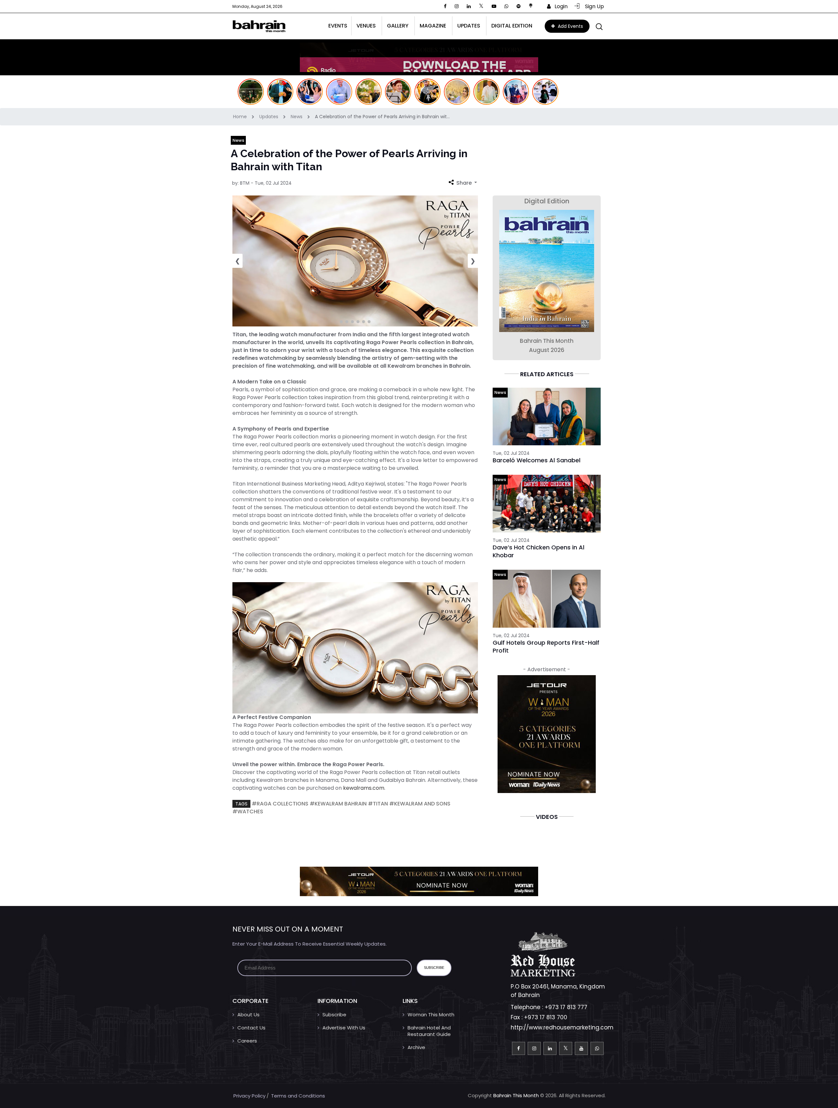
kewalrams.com (363, 788)
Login (559, 6)
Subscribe (334, 1014)
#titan (378, 803)
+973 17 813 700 (545, 1017)
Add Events (569, 26)
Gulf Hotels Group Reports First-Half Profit (546, 646)
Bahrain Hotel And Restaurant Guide (429, 1031)
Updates (269, 116)
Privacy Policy (249, 1095)
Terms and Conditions (298, 1095)
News (297, 116)
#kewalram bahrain (338, 803)
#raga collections (280, 803)
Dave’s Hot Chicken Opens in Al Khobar (538, 551)
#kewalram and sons (419, 803)
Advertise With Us (343, 1027)
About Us (248, 1014)
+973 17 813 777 (566, 1007)
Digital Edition (511, 25)
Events (337, 25)
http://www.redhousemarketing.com (562, 1027)
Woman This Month (431, 1014)
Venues (366, 25)
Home (240, 116)
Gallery (398, 25)
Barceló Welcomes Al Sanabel (536, 460)
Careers (247, 1040)
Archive (416, 1047)
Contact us (251, 1027)
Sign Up (592, 6)
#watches (247, 811)
